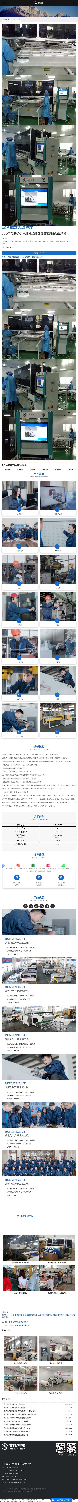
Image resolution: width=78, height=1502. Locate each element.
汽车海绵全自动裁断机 (20, 1393)
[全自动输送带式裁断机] (21, 1348)
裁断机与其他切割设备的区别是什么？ (17, 1435)
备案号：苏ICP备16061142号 (39, 1489)
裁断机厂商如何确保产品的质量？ (15, 1407)
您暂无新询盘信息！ (28, 1491)
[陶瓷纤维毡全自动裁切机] (56, 1378)
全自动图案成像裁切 (30, 1315)
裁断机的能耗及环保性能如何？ (14, 1404)
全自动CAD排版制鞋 (56, 1363)
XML (19, 1491)
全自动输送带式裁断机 (20, 1363)
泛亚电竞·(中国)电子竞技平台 (48, 1315)
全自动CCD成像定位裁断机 (18, 1322)
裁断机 (61, 1315)
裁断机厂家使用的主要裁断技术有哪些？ (17, 1418)
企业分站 (4, 1491)
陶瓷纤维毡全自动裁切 (56, 1393)
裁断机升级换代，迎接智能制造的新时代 (17, 1425)
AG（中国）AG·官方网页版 (46, 1499)
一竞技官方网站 (20, 1499)
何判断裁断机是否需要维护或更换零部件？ (18, 1431)
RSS (15, 1491)
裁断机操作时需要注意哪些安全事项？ (17, 1421)
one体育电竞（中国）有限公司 (18, 1501)
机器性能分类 (17, 19)
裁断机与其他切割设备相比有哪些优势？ (17, 1428)
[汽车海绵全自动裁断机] (21, 1378)
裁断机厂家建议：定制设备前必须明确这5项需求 (20, 1414)
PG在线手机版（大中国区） (32, 1499)
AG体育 (29, 1501)
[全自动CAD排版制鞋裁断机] (56, 1348)
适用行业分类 (6, 19)
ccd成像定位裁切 (16, 1315)
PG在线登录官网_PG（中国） (7, 1499)
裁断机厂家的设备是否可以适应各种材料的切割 (20, 1411)
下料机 (67, 1315)
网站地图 (10, 1491)
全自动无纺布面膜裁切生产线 (18, 1325)
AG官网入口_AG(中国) (37, 1501)
